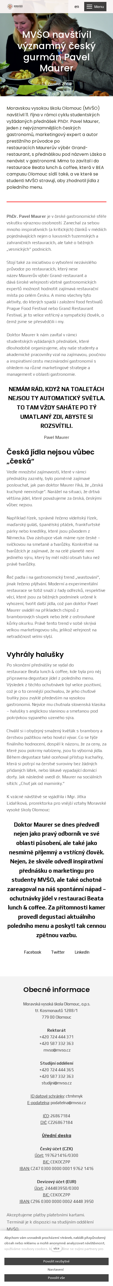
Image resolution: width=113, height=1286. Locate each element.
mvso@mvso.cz (57, 1050)
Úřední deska (56, 1135)
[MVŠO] (15, 6)
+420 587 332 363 (56, 1043)
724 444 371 (62, 1037)
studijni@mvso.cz (57, 1083)
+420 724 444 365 (56, 1069)
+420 (44, 1037)
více (56, 1248)
